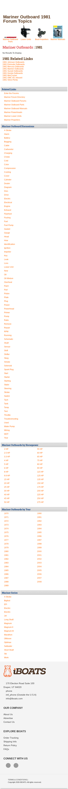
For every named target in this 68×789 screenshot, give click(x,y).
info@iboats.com (14, 698)
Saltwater (8, 646)
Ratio (6, 320)
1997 (39, 540)
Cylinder (7, 180)
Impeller (7, 252)
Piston (6, 293)
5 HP (6, 464)
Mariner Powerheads (13, 112)
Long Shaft (8, 619)
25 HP (6, 487)
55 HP (40, 449)
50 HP (6, 502)
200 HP (40, 491)
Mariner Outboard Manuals (15, 108)
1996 (39, 536)
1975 (6, 532)
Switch (7, 396)
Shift (6, 350)
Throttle (7, 415)
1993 (39, 525)
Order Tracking (11, 737)
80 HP (40, 464)
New (6, 271)
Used (6, 423)
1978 (6, 544)
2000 (39, 551)
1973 (6, 525)
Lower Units (26, 39)
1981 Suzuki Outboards (13, 71)
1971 (6, 517)
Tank (6, 404)
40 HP (6, 495)
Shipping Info (10, 741)
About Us (8, 714)
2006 (39, 574)
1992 (39, 521)
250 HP (40, 498)
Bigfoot (7, 601)
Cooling (7, 172)
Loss (6, 263)
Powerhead (9, 309)
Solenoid (8, 366)
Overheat (8, 282)
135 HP (40, 479)
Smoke (7, 362)
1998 (39, 544)
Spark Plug (9, 369)
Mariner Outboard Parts (10, 40)
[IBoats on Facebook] (8, 765)
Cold (6, 161)
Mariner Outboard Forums (15, 101)
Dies (6, 191)
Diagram (8, 187)
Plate (6, 297)
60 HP (40, 453)
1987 (6, 578)
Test (6, 411)
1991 (39, 517)
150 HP (40, 483)
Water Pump (9, 426)
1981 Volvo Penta (10, 80)
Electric (7, 199)
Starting (7, 381)
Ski (5, 654)
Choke (7, 157)
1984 (6, 566)
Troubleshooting (11, 419)
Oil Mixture (8, 278)
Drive (6, 195)
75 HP (40, 460)
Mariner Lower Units (13, 116)
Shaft (6, 343)
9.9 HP (7, 476)
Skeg (6, 358)
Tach (6, 400)
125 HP (40, 476)
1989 (6, 585)
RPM (6, 331)
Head (6, 237)
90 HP (40, 468)
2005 (39, 570)
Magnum (8, 623)
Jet (5, 616)
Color (6, 164)
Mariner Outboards (18, 47)
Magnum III (9, 631)
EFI (5, 604)
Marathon (8, 635)
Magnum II (8, 627)
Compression (10, 168)
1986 (6, 574)
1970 (6, 513)
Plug (6, 301)
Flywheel (8, 214)
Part (6, 290)
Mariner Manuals (58, 39)
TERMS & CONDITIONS (17, 780)
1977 (6, 540)
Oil (5, 274)
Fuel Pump (8, 225)
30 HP (6, 491)
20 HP (6, 483)
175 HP (40, 487)
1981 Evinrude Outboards (14, 64)
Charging (8, 153)
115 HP (40, 472)
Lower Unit (8, 267)
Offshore (7, 638)
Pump (6, 316)
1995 (39, 532)
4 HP (6, 460)
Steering (7, 388)
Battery (7, 138)
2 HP (6, 449)
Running (8, 335)
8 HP (6, 472)
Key (5, 256)
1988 (6, 582)
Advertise (8, 718)
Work (6, 657)
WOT (6, 434)
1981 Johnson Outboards (13, 62)
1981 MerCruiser (10, 75)
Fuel (6, 221)
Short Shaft (9, 650)
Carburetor (8, 149)
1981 (6, 555)
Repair (7, 328)
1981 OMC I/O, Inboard (12, 78)
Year (6, 438)
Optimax (7, 642)
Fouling (7, 218)
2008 (39, 582)
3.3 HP (7, 457)
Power (7, 305)
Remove (7, 324)
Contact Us (9, 722)
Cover (6, 176)
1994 (39, 529)
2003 (39, 563)
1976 (6, 536)
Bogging (7, 142)
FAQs (6, 749)
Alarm (6, 134)
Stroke (7, 392)
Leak (6, 259)
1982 (6, 559)
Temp (6, 407)
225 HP (40, 495)
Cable (6, 145)
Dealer (7, 183)
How (6, 240)
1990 (39, 513)
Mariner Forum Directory (14, 97)
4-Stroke (7, 130)
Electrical (8, 202)
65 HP (40, 457)
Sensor (7, 347)
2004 (39, 566)
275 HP (40, 502)
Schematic (8, 339)
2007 (39, 578)
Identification (9, 244)
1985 (6, 570)
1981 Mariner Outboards (13, 69)
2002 (39, 559)
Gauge (7, 233)
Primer (7, 312)
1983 (6, 563)
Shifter (7, 354)
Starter (7, 377)
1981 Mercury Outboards (13, 66)
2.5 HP (7, 453)
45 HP (6, 498)
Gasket (7, 229)
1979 (6, 548)
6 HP (6, 468)
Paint (6, 286)
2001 (39, 555)
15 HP (6, 479)
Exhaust (7, 210)
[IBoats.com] (24, 676)
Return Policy (10, 745)
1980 (6, 551)
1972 (6, 521)
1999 (39, 548)
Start (6, 373)
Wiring (7, 430)
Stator (6, 385)
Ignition (7, 248)
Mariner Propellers (12, 120)
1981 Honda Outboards (13, 73)
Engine (7, 206)
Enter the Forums (11, 93)
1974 (6, 529)
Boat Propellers (41, 39)
